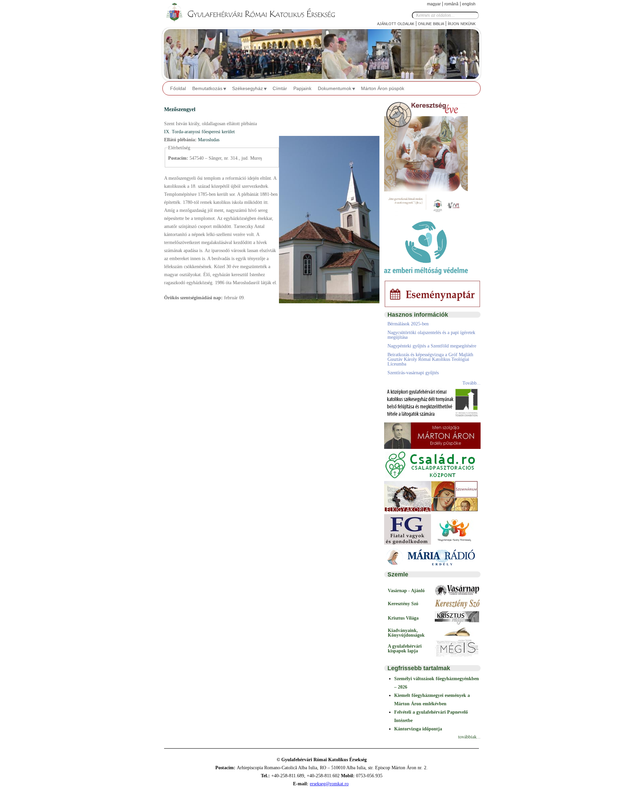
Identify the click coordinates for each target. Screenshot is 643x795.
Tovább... (471, 383)
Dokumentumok (334, 88)
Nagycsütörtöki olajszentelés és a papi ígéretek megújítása (431, 335)
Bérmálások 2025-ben (408, 323)
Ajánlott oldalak (395, 23)
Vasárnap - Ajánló (406, 590)
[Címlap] (256, 13)
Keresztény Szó (403, 603)
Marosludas (208, 139)
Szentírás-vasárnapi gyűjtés (413, 372)
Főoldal (178, 88)
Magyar (434, 4)
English (469, 4)
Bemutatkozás (207, 88)
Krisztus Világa (403, 618)
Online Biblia (431, 23)
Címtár (280, 88)
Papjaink (302, 88)
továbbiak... (469, 736)
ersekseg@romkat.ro (329, 783)
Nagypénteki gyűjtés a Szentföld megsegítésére (431, 345)
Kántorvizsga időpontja (418, 728)
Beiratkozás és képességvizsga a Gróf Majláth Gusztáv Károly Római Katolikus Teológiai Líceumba (430, 359)
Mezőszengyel (179, 109)
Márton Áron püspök (382, 88)
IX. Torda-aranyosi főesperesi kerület (199, 131)
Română (451, 4)
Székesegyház (247, 88)
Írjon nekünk (462, 23)
